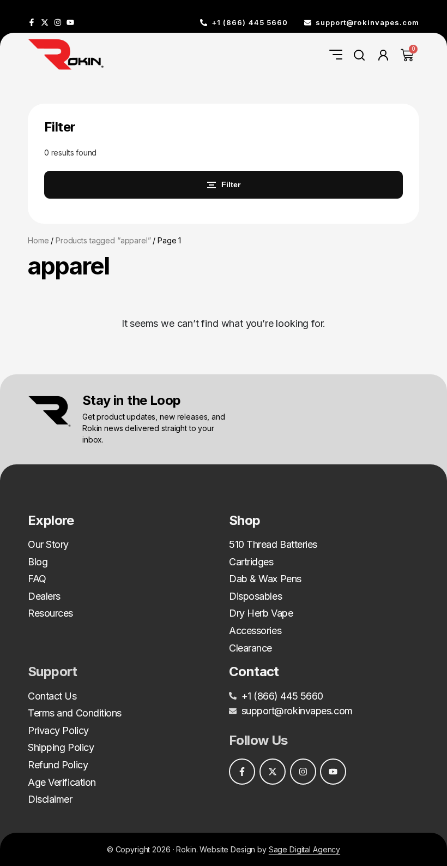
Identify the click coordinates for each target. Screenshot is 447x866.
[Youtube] (70, 22)
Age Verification (62, 782)
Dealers (44, 596)
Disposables (255, 596)
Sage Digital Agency (304, 849)
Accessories (255, 630)
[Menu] (335, 54)
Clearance (250, 648)
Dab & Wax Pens (265, 578)
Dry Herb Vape (261, 613)
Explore (51, 520)
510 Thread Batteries (273, 544)
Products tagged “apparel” (103, 240)
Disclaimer (50, 799)
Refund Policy (58, 765)
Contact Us (52, 696)
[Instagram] (58, 22)
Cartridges (251, 562)
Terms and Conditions (75, 713)
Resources (50, 613)
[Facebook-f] (31, 22)
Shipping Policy (61, 747)
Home (38, 240)
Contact (254, 671)
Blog (37, 562)
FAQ (37, 578)
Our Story (48, 544)
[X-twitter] (45, 22)
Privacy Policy (58, 730)
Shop (245, 520)
